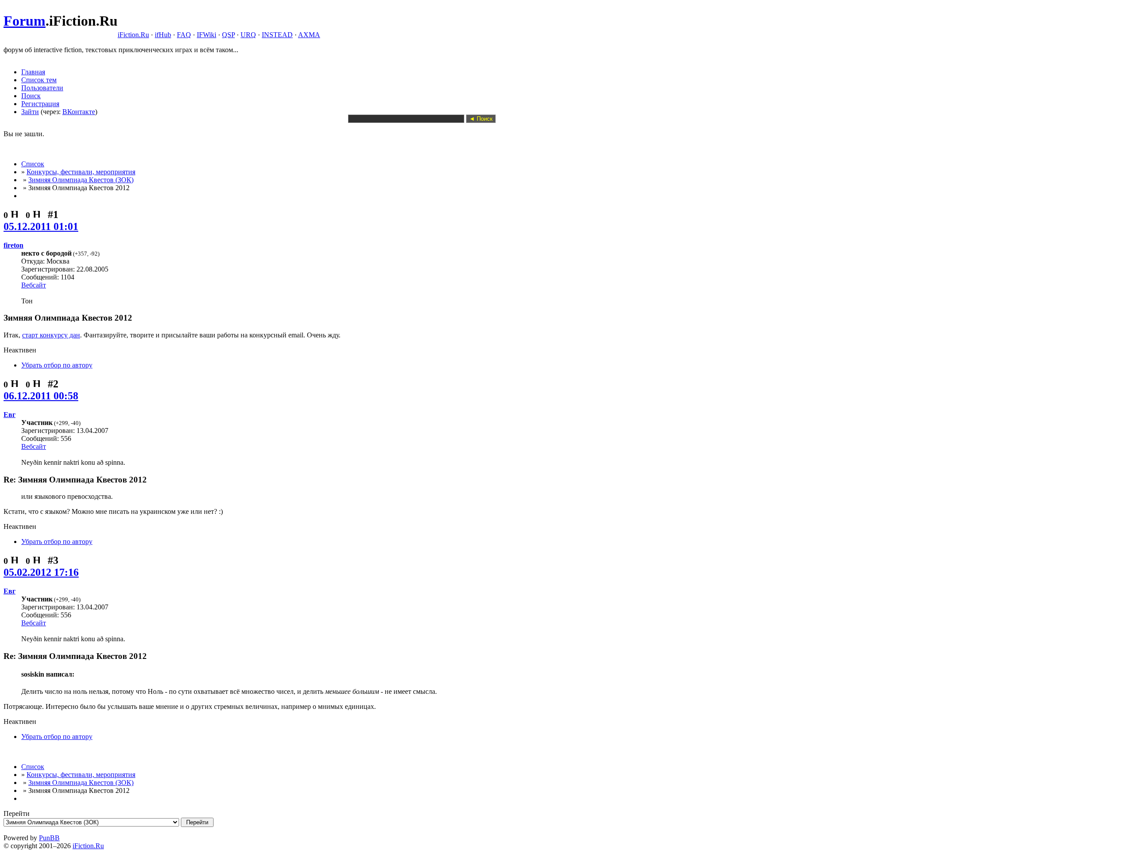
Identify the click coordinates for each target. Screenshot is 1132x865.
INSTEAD (277, 34)
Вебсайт (33, 285)
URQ (248, 34)
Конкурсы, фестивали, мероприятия (81, 172)
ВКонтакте (78, 111)
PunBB (49, 838)
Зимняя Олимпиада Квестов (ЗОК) (81, 180)
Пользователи (42, 88)
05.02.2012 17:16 (41, 572)
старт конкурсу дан (51, 335)
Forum (25, 21)
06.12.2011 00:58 (41, 396)
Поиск (31, 96)
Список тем (39, 80)
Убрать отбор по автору (56, 365)
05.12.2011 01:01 (41, 226)
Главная (33, 72)
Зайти (30, 111)
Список (32, 164)
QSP (228, 34)
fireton (13, 245)
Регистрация (40, 103)
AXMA (309, 34)
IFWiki (206, 34)
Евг (9, 414)
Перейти (17, 813)
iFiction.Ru (133, 34)
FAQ (184, 34)
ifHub (163, 34)
